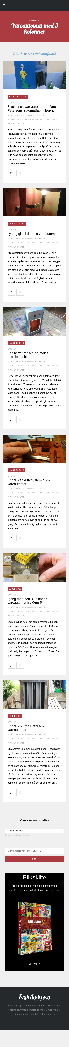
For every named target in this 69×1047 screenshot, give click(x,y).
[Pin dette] (49, 173)
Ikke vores (20, 115)
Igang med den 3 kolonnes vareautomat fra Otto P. (27, 601)
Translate (25, 835)
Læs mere (34, 964)
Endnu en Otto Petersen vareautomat (26, 728)
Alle (10, 115)
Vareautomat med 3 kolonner (41, 119)
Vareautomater (16, 124)
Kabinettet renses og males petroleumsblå (28, 355)
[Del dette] (27, 173)
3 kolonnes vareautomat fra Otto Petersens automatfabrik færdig (32, 108)
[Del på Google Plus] (42, 173)
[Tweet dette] (34, 173)
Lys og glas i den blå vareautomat (33, 234)
